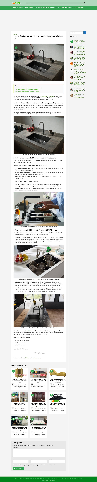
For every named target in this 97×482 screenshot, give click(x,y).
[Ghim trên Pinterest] (41, 353)
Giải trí (57, 7)
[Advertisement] (48, 19)
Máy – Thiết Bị (68, 7)
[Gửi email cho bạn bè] (39, 353)
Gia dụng (52, 7)
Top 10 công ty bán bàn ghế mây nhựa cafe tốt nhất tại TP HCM (38, 381)
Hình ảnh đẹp (46, 7)
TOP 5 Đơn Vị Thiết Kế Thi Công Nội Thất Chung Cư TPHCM (19, 405)
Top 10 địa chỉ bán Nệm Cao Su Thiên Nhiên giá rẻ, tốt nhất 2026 (38, 429)
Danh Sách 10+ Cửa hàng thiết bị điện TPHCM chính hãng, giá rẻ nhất (80, 71)
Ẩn (20, 85)
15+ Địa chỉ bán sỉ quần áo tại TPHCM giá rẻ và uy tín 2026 (79, 90)
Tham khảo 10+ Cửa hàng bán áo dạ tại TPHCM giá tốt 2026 (79, 96)
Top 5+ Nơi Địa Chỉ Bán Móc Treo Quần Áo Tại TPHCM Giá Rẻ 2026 (57, 405)
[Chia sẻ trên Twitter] (36, 353)
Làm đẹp (62, 7)
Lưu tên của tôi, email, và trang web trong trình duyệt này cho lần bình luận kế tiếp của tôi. (35, 465)
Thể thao (75, 7)
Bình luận (15, 447)
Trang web (51, 458)
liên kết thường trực (36, 357)
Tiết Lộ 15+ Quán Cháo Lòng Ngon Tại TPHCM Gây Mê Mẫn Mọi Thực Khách (79, 84)
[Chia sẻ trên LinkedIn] (43, 353)
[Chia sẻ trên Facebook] (34, 353)
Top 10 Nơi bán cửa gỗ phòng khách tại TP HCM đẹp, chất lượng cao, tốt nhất (38, 405)
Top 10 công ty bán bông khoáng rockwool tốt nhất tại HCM (19, 381)
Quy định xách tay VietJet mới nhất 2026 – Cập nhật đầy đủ (79, 42)
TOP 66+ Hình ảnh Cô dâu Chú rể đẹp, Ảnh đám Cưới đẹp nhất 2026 (80, 53)
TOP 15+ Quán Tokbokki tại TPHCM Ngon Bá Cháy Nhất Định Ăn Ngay (80, 64)
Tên (14, 458)
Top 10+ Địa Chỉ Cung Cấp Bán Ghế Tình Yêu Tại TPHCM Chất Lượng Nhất (58, 381)
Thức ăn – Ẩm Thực (23, 7)
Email (32, 458)
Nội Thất (15, 7)
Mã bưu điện (39, 7)
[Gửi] (85, 3)
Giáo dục (31, 7)
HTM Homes (31, 331)
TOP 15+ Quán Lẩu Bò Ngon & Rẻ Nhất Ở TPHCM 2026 (79, 78)
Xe (34, 7)
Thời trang (81, 7)
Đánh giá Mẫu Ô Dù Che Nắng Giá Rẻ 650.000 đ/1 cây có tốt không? (19, 429)
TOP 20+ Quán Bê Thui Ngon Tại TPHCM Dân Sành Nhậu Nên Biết (79, 58)
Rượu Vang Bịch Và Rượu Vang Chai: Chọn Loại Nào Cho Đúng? (79, 47)
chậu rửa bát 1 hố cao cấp (48, 96)
